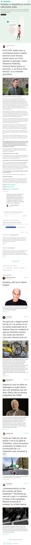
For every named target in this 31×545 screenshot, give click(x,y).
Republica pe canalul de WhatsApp (12, 189)
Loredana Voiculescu (14, 205)
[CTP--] (15, 297)
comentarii (26, 277)
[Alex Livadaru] (4, 317)
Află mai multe (3, 14)
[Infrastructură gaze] (15, 349)
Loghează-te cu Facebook (11, 227)
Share (16, 543)
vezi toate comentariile (15, 261)
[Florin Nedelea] (5, 247)
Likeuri (27, 232)
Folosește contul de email (21, 227)
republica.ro (5, 1)
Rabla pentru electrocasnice (7, 270)
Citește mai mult (6, 311)
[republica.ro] (4, 543)
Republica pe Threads (10, 186)
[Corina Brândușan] (4, 434)
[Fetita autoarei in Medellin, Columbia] (15, 466)
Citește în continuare (15, 539)
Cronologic (21, 232)
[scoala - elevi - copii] (15, 516)
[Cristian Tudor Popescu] (4, 278)
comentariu (26, 433)
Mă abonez (24, 215)
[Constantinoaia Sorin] (6, 234)
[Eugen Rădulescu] (4, 380)
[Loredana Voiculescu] (4, 46)
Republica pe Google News (11, 184)
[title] (7, 205)
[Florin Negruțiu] (4, 484)
